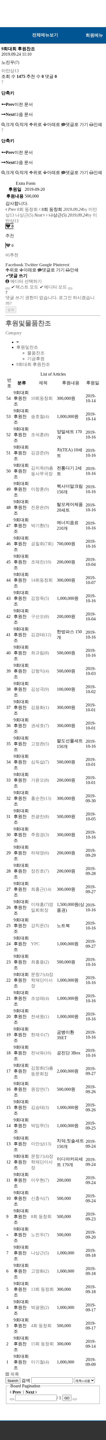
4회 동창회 (41, 1325)
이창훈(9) (40, 489)
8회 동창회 (41, 1216)
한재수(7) (40, 1034)
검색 (25, 1380)
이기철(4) (40, 1362)
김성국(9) (40, 689)
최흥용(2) (40, 962)
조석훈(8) (40, 434)
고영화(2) (40, 1271)
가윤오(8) (40, 780)
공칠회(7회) (42, 543)
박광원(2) (40, 1307)
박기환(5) (40, 525)
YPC (35, 943)
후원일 (92, 382)
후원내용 (70, 382)
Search (13, 1380)
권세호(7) (40, 725)
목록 (14, 1374)
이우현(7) (40, 1180)
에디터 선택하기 (25, 281)
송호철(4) (40, 416)
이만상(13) (41, 1143)
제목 (43, 382)
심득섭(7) (40, 762)
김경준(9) (40, 453)
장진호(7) (40, 871)
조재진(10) (41, 562)
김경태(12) (41, 634)
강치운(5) (40, 925)
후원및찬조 (27, 347)
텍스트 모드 (24, 287)
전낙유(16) (41, 1053)
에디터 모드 (53, 287)
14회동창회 (42, 580)
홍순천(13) (41, 798)
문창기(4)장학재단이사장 (42, 980)
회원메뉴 (94, 35)
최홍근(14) (41, 889)
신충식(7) (40, 1198)
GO (66, 1397)
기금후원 (36, 358)
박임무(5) (40, 1125)
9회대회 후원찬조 (33, 364)
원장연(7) (40, 1089)
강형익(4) (40, 671)
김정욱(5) (40, 598)
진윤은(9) (40, 507)
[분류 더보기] (17, 342)
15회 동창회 (42, 1343)
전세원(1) (40, 1016)
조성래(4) (40, 998)
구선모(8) (40, 616)
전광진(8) (40, 816)
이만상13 (10, 70)
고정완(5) (40, 743)
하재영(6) (40, 853)
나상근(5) (40, 1253)
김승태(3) (40, 1107)
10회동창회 (42, 398)
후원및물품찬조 (28, 323)
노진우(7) (10, 62)
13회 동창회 (42, 1289)
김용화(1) (40, 707)
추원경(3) (40, 834)
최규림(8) (40, 653)
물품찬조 (36, 353)
